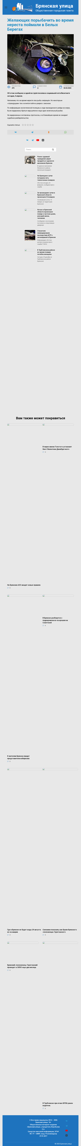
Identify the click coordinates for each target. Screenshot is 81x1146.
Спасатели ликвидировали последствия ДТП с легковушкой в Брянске (46, 234)
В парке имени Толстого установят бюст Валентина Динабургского (57, 448)
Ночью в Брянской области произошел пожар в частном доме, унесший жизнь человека (46, 214)
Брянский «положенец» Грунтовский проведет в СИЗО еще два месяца (22, 966)
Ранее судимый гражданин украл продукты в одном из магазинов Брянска (45, 160)
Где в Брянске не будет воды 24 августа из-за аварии (24, 931)
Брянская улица (54, 6)
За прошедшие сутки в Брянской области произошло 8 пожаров (46, 195)
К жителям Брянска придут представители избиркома (18, 757)
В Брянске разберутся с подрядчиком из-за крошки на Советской (55, 620)
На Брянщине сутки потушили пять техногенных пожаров (46, 178)
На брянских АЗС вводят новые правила (23, 585)
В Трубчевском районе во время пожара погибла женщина (46, 252)
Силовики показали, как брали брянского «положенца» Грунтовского (60, 931)
